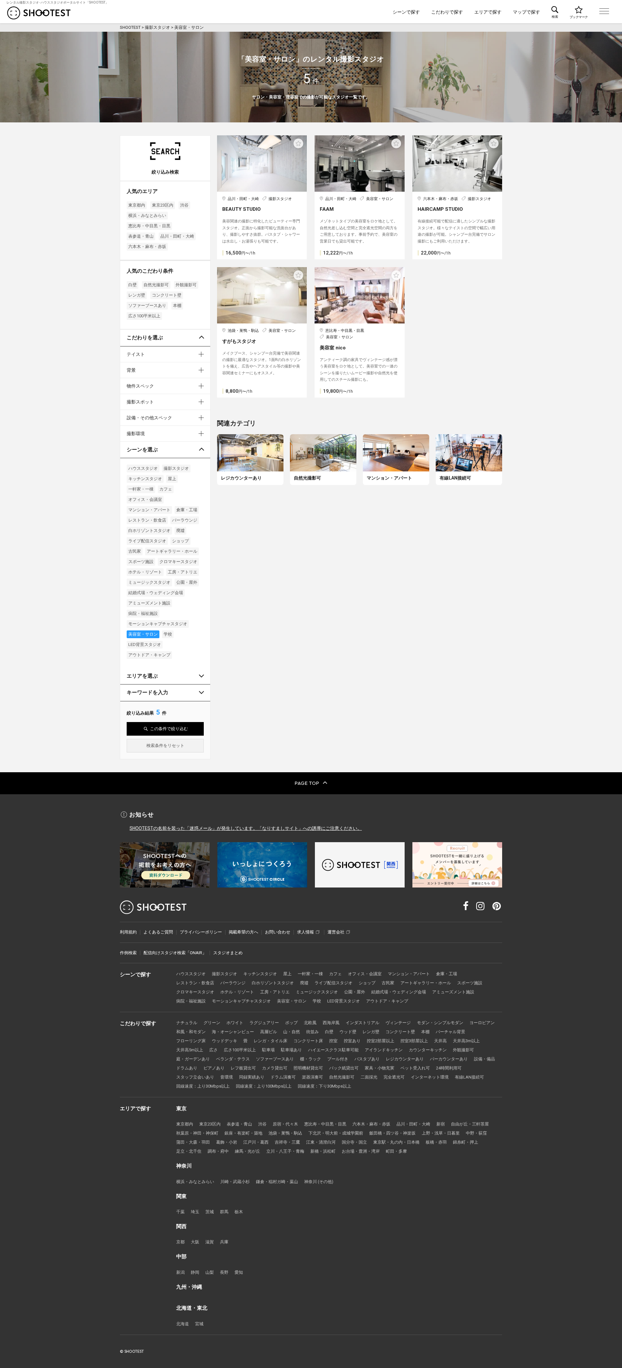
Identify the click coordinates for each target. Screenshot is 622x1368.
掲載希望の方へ (243, 932)
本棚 (177, 305)
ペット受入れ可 (415, 1068)
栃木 (239, 1211)
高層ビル (268, 1031)
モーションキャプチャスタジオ (157, 623)
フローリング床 (191, 1040)
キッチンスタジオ (145, 478)
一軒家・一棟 (141, 489)
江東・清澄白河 (321, 1142)
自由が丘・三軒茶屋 (470, 1124)
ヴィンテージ (398, 1022)
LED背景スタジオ (144, 644)
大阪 (195, 1241)
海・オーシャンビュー (233, 1031)
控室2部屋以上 (380, 1040)
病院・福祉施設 (143, 613)
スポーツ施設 (141, 561)
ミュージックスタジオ (149, 582)
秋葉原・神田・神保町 (197, 1133)
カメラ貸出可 (274, 1068)
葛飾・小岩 (226, 1142)
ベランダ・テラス (233, 1059)
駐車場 (268, 1049)
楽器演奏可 (312, 1077)
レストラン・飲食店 (147, 520)
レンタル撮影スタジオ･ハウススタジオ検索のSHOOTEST (38, 12)
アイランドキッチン (384, 1049)
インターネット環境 (430, 1077)
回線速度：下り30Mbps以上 (324, 1086)
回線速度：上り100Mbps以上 (264, 1086)
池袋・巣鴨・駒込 (285, 1133)
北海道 (182, 1323)
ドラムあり (186, 1068)
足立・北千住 (189, 1151)
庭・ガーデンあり (193, 1059)
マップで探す (526, 12)
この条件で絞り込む (169, 728)
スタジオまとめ (228, 952)
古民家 (134, 551)
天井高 (440, 1040)
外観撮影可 (186, 284)
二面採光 (369, 1077)
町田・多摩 (396, 1151)
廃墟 (180, 530)
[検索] (554, 11)
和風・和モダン (191, 1031)
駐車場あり (291, 1049)
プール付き (337, 1059)
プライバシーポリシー (201, 932)
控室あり (352, 1040)
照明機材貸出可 (308, 1068)
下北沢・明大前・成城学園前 (335, 1133)
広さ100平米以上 (144, 315)
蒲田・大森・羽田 (193, 1142)
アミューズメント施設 (149, 603)
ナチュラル (186, 1022)
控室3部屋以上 (414, 1040)
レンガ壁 (136, 295)
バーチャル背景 (450, 1031)
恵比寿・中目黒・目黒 (149, 225)
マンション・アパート (149, 509)
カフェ (165, 489)
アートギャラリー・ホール (172, 551)
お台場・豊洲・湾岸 (361, 1151)
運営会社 (336, 932)
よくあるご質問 (158, 932)
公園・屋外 (186, 582)
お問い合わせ (277, 932)
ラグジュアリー (264, 1022)
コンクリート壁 (166, 295)
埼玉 (195, 1211)
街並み (312, 1031)
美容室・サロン (143, 634)
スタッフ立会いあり (195, 1077)
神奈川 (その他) (318, 1181)
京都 (180, 1241)
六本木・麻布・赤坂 (147, 246)
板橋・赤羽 (436, 1142)
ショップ (180, 540)
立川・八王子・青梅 (285, 1151)
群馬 (224, 1211)
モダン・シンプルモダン (440, 1022)
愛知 (239, 1272)
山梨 (209, 1272)
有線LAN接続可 (469, 1077)
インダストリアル (362, 1022)
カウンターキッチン (428, 1049)
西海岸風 (331, 1022)
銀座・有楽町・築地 (243, 1133)
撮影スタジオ (176, 468)
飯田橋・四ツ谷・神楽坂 (392, 1133)
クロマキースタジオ (178, 561)
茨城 (209, 1211)
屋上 (172, 478)
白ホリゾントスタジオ (149, 530)
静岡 (195, 1272)
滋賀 (209, 1241)
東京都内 (136, 205)
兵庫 (224, 1241)
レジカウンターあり (405, 1059)
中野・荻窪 (476, 1133)
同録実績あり (251, 1077)
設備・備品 (484, 1059)
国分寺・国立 (354, 1142)
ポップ (291, 1022)
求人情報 (305, 932)
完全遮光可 (394, 1077)
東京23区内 (162, 205)
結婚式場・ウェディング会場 (155, 592)
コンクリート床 (308, 1040)
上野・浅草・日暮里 (441, 1133)
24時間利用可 (449, 1068)
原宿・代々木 (285, 1124)
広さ (213, 1049)
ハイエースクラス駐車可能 (333, 1049)
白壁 (132, 284)
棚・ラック (310, 1059)
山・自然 (291, 1031)
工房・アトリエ (182, 572)
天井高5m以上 (189, 1049)
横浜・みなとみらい (147, 215)
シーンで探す (406, 12)
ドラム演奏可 (283, 1077)
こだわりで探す (447, 12)
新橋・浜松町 (323, 1151)
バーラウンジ (184, 520)
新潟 (180, 1272)
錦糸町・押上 (465, 1142)
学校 (168, 634)
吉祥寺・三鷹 (287, 1142)
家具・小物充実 (379, 1068)
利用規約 (128, 932)
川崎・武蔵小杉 (235, 1181)
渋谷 (184, 205)
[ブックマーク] (579, 11)
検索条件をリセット (165, 745)
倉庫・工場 (186, 509)
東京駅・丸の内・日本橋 (396, 1142)
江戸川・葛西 (256, 1142)
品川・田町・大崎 (177, 236)
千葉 (180, 1211)
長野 (224, 1272)
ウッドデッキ (224, 1040)
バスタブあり (367, 1059)
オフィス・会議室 (145, 499)
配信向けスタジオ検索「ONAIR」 (175, 952)
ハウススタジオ (143, 468)
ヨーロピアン (482, 1022)
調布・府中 (218, 1151)
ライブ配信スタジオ (147, 540)
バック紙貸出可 (344, 1068)
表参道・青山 (141, 236)
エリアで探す (487, 12)
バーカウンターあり (449, 1059)
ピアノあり (214, 1068)
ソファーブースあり (147, 305)
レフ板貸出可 (243, 1068)
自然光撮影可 (156, 284)
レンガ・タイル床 (270, 1040)
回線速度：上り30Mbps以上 (203, 1086)
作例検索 (128, 952)
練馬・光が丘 (247, 1151)
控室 (333, 1040)
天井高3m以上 (466, 1040)
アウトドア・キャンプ (149, 654)
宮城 (199, 1323)
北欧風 (310, 1022)
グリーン (211, 1022)
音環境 (226, 1077)
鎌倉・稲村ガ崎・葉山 (277, 1181)
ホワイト (234, 1022)
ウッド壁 (348, 1031)
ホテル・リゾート (145, 572)
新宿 (440, 1124)
